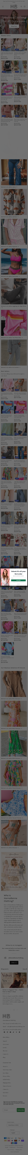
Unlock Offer (18, 580)
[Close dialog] (26, 569)
